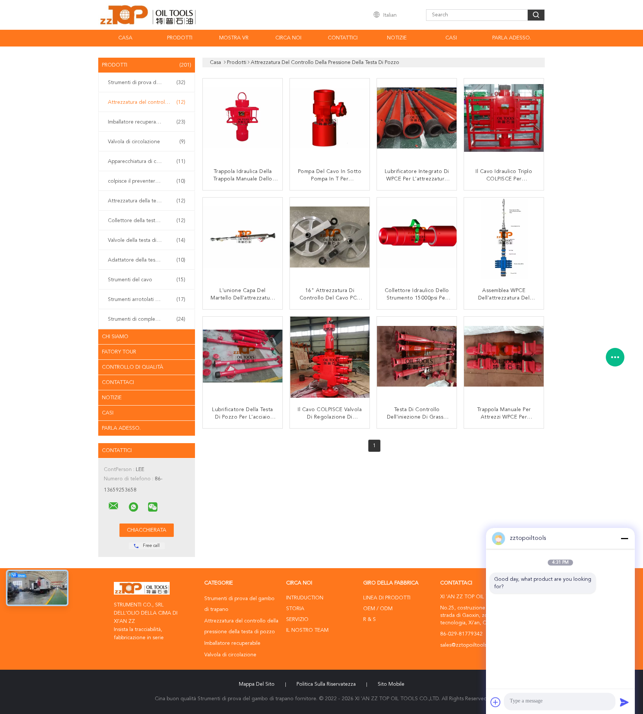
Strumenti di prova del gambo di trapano (148, 82)
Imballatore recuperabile (146, 122)
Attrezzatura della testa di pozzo (146, 201)
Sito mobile (391, 684)
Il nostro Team (307, 630)
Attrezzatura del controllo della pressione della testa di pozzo (148, 102)
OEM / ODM (378, 608)
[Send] (624, 702)
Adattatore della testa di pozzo (146, 260)
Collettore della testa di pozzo (146, 220)
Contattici (343, 38)
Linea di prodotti (386, 598)
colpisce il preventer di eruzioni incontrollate (148, 181)
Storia (295, 608)
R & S (369, 619)
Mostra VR (234, 38)
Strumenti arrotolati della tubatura (148, 299)
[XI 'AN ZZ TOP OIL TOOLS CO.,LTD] (113, 506)
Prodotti (179, 38)
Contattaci (118, 382)
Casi (451, 38)
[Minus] (624, 538)
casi (107, 413)
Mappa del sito (257, 684)
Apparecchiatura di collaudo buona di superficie (148, 161)
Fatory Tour (119, 352)
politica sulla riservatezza (326, 684)
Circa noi (288, 38)
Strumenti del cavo (146, 279)
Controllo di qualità (132, 367)
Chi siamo (115, 336)
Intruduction (304, 598)
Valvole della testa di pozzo (146, 240)
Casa (125, 38)
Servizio (297, 619)
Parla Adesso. (511, 38)
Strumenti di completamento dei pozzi (148, 319)
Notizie (397, 38)
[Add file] (495, 702)
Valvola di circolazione (146, 141)
